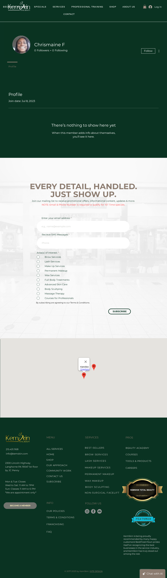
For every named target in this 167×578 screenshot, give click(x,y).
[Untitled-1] (99, 511)
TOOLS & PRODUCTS (139, 461)
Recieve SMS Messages (55, 234)
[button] (40, 7)
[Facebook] (93, 511)
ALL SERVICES (54, 448)
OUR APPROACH (56, 465)
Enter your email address (56, 218)
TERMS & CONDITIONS (60, 517)
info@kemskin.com (17, 453)
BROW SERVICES (96, 454)
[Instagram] (87, 511)
